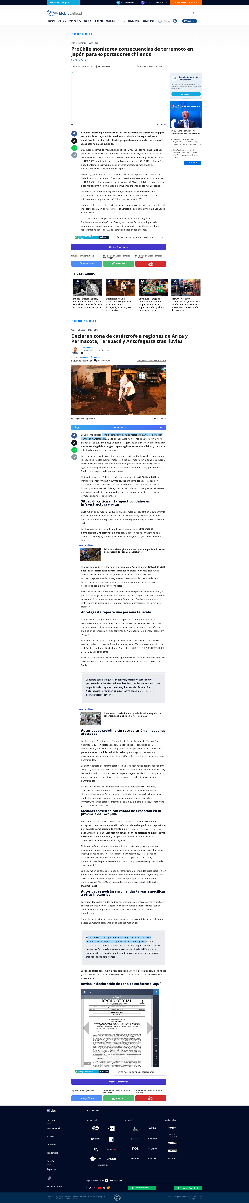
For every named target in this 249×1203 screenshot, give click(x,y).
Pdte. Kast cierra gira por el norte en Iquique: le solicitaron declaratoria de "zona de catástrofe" (134, 550)
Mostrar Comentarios (118, 247)
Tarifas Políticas (54, 1186)
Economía (88, 21)
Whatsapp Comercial (143, 1187)
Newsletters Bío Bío (129, 2)
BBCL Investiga (134, 21)
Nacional (62, 21)
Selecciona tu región (59, 2)
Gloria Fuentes (81, 60)
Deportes (99, 21)
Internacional (75, 21)
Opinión (121, 21)
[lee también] (91, 554)
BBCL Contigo (148, 21)
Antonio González (91, 357)
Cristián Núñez (87, 347)
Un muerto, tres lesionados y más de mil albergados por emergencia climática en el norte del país (133, 714)
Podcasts (51, 21)
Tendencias (110, 21)
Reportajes (52, 1169)
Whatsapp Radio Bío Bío (189, 1188)
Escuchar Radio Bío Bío (187, 2)
